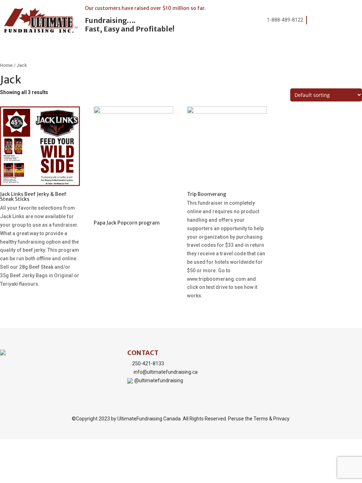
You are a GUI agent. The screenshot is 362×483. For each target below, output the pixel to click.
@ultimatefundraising (158, 380)
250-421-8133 (148, 363)
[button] (342, 21)
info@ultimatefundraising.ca (166, 372)
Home (6, 65)
